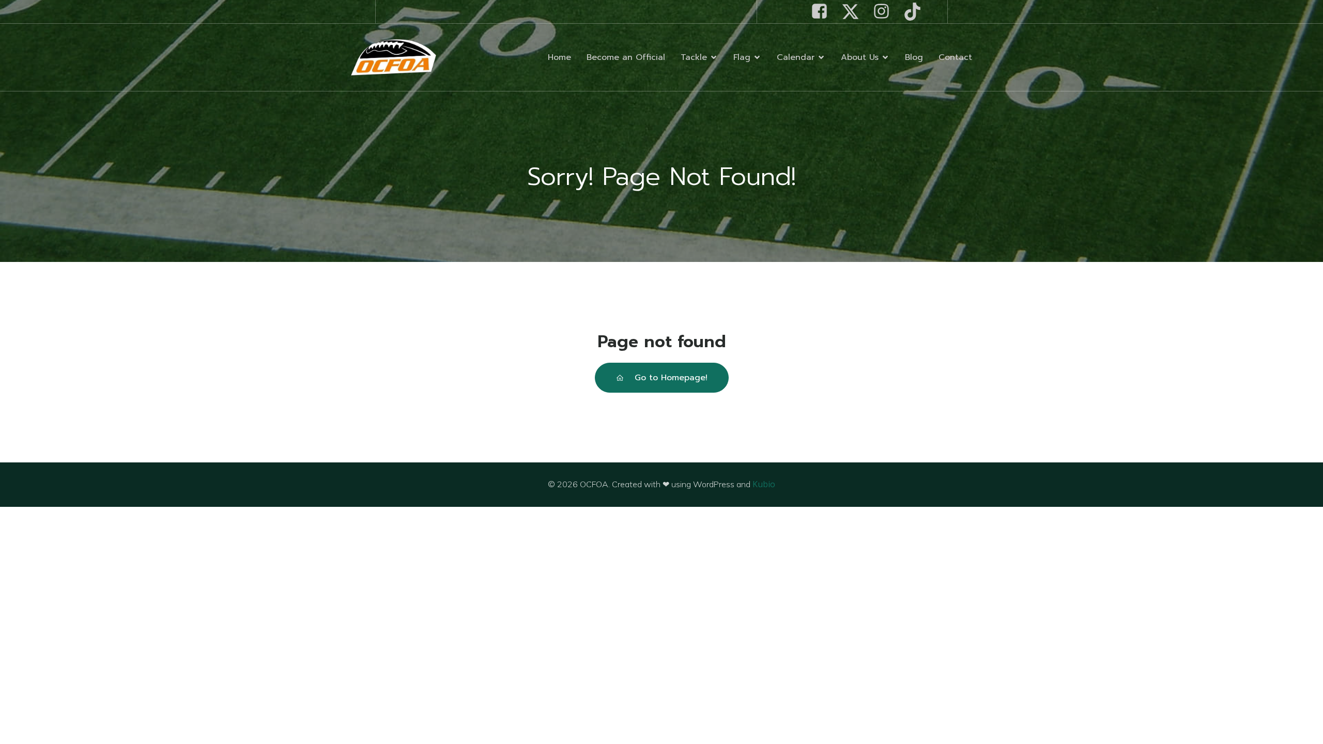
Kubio (763, 484)
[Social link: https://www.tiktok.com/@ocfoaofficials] (916, 11)
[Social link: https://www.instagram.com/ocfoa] (885, 11)
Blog (914, 57)
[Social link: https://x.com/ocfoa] (854, 11)
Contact (955, 57)
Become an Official (626, 57)
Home (559, 57)
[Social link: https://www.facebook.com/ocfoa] (823, 11)
